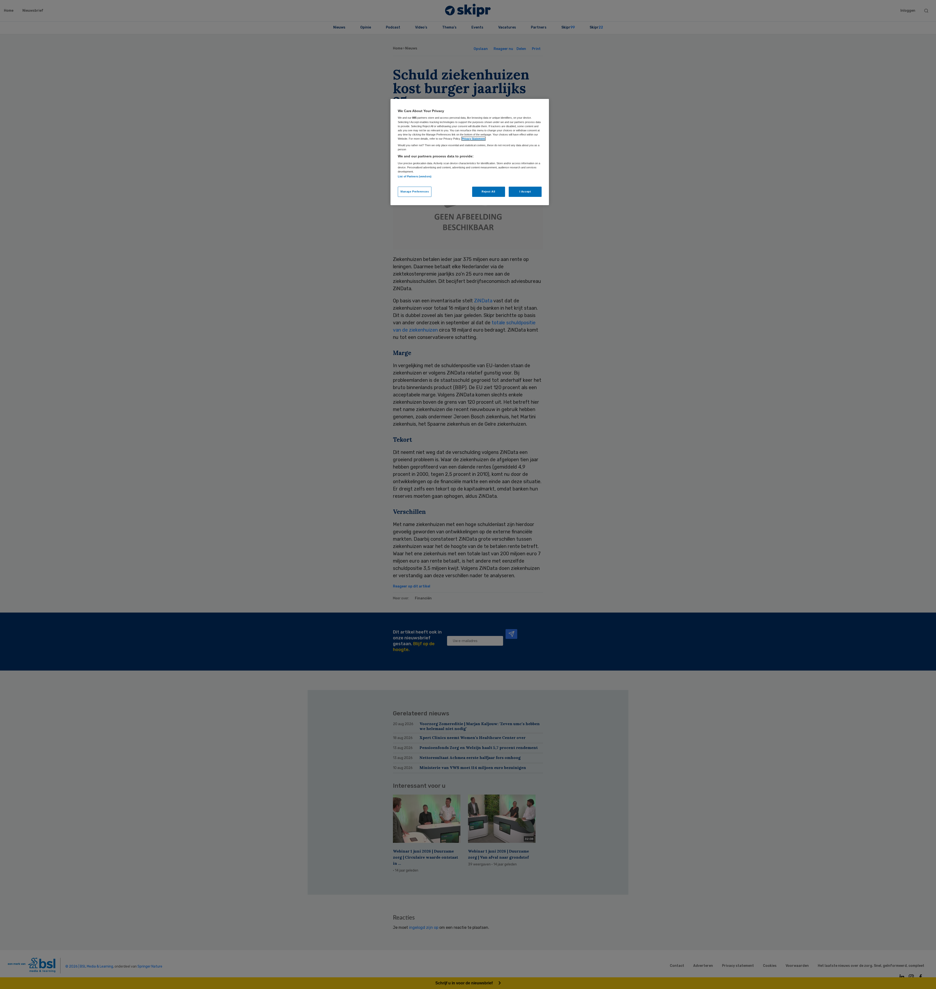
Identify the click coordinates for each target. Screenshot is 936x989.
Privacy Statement (473, 138)
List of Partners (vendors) (414, 176)
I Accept (525, 191)
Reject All (488, 191)
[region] (469, 152)
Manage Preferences (414, 191)
